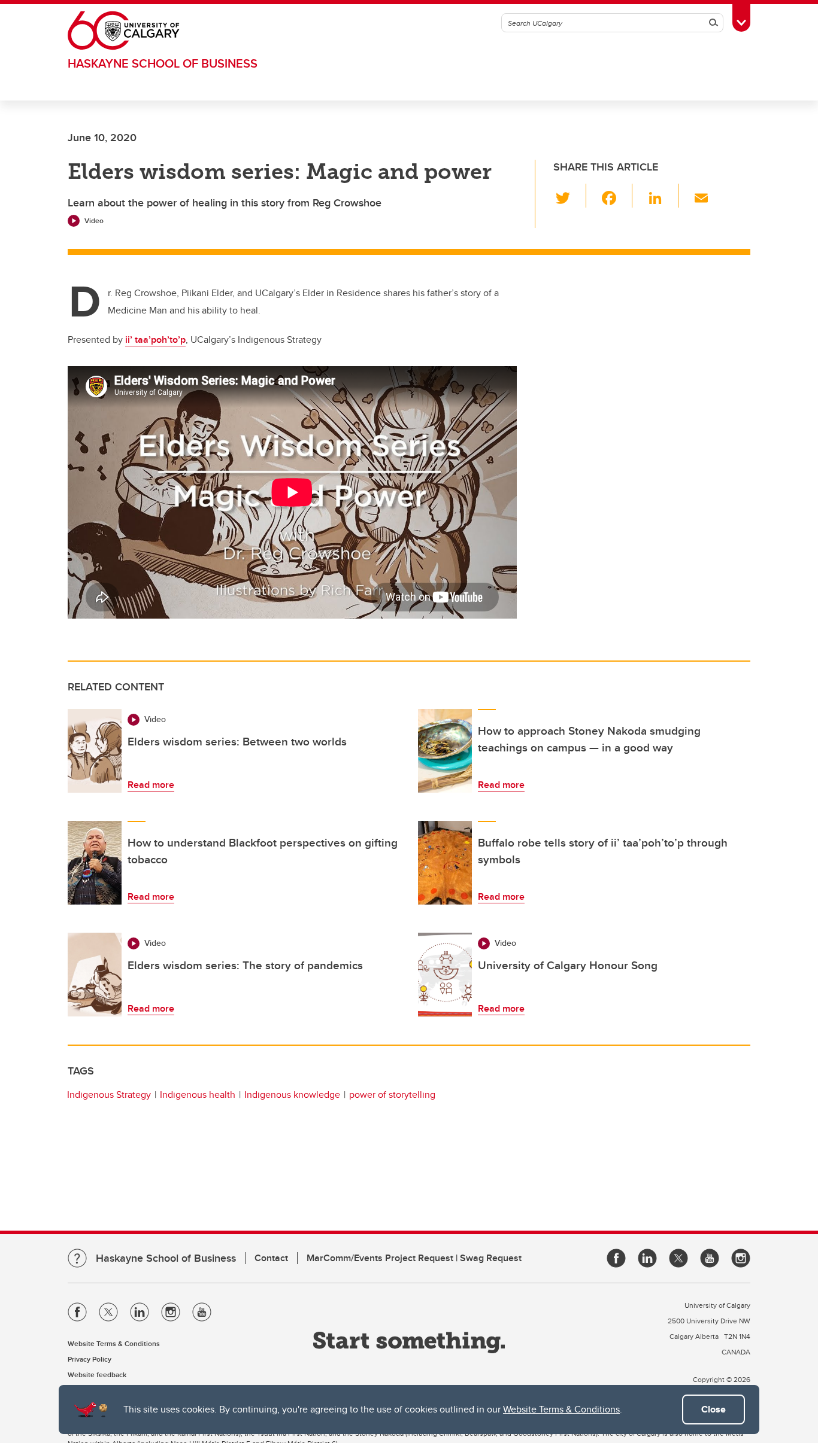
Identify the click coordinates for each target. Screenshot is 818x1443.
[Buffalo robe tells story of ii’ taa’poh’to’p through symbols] (445, 863)
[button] (569, 196)
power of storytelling (392, 1094)
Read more (151, 784)
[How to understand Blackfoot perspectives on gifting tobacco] (95, 863)
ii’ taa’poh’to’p (155, 339)
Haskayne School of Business (162, 63)
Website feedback (97, 1374)
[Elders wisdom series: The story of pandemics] (95, 974)
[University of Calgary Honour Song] (445, 974)
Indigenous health (197, 1094)
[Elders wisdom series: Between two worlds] (95, 751)
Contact (271, 1258)
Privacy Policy (89, 1359)
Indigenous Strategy (109, 1094)
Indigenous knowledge (292, 1094)
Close (713, 1409)
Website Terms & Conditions (561, 1409)
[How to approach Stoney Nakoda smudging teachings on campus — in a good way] (445, 751)
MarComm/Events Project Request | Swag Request (414, 1258)
